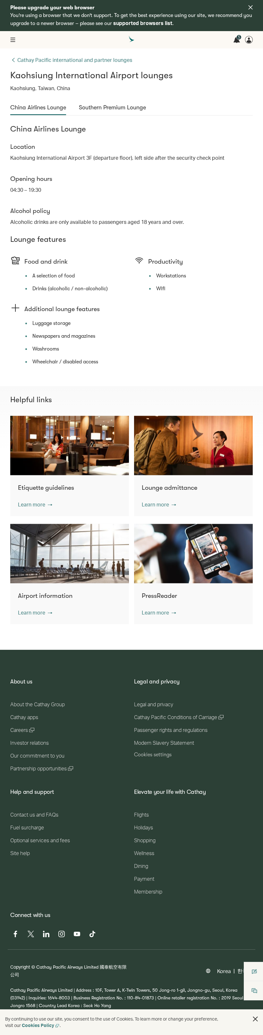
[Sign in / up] (249, 40)
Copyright (20, 967)
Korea (224, 971)
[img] (250, 7)
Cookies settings (153, 755)
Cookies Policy (38, 1025)
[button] (35, 504)
